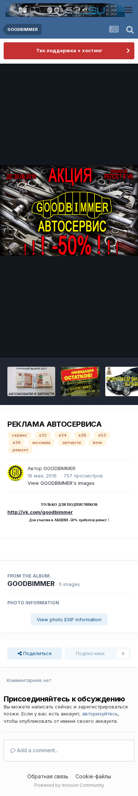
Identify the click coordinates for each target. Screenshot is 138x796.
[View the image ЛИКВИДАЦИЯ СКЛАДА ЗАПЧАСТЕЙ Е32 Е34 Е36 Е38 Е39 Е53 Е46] (80, 381)
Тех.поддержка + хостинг (69, 50)
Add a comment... (36, 750)
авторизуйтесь (100, 714)
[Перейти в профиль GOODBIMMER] (15, 473)
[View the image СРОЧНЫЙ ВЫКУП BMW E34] (31, 381)
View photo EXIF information (69, 619)
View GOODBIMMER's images (61, 483)
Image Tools (107, 344)
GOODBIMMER (59, 468)
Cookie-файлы (93, 776)
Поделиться (37, 653)
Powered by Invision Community (69, 785)
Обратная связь (47, 776)
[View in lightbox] (69, 210)
